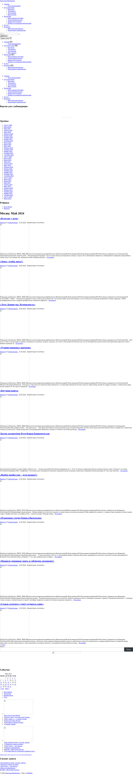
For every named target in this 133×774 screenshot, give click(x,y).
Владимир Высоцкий (26, 754)
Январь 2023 (8, 190)
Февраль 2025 (8, 148)
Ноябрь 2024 (8, 151)
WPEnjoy (30, 773)
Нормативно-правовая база (17, 69)
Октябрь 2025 (8, 141)
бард (15, 754)
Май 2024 (7, 162)
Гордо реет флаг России (12, 721)
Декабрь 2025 (8, 137)
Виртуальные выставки (15, 56)
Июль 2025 (7, 142)
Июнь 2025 (7, 144)
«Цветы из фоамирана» (12, 748)
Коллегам (7, 65)
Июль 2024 (7, 158)
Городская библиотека (7, 1)
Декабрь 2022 (8, 191)
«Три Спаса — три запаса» (13, 746)
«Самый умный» (10, 724)
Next (3, 645)
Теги (5, 697)
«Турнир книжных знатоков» (15, 347)
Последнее (7, 694)
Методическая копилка (15, 67)
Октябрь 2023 (8, 174)
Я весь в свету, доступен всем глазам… (18, 717)
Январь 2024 (8, 169)
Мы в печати (12, 53)
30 (8, 686)
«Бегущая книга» (9, 390)
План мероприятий (14, 44)
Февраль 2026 (8, 134)
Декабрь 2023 (8, 170)
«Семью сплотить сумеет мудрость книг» (22, 604)
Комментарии (8, 695)
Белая (5, 754)
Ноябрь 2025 (8, 139)
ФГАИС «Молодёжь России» (14, 749)
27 (1, 686)
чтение (8, 754)
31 (10, 686)
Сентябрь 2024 (9, 155)
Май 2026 (7, 128)
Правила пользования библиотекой (19, 62)
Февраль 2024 (8, 167)
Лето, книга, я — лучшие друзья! (16, 719)
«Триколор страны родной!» (14, 744)
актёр (20, 754)
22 (6, 684)
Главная (6, 42)
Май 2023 (7, 183)
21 (3, 684)
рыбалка (2, 754)
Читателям (7, 54)
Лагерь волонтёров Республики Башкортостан (25, 433)
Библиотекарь (13, 222)
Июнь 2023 (7, 181)
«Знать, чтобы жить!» (11, 261)
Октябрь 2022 (8, 195)
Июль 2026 (7, 127)
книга (12, 754)
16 (8, 682)
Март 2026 (7, 132)
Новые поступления (14, 60)
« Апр (2, 688)
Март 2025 (7, 146)
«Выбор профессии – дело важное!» (18, 475)
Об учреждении (9, 45)
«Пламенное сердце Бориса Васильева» (21, 518)
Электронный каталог (15, 58)
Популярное (8, 692)
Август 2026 (8, 125)
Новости (7, 208)
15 (6, 682)
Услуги (6, 63)
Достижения (12, 51)
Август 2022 (8, 197)
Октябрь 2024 (8, 153)
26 (15, 684)
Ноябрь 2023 (8, 172)
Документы (11, 49)
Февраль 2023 (8, 188)
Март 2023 (7, 186)
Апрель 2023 (8, 184)
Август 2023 (8, 177)
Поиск (2, 646)
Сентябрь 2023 (9, 176)
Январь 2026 (8, 135)
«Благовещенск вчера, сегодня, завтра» (13, 763)
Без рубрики (8, 207)
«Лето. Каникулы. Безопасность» (17, 304)
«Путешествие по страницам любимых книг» (20, 751)
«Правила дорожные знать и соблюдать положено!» (27, 561)
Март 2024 (7, 165)
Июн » (7, 688)
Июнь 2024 (7, 160)
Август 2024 (8, 156)
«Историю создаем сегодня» (14, 722)
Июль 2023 (7, 179)
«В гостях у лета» (9, 218)
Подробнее (50, 257)
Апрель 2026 (8, 130)
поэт (17, 754)
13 (1, 682)
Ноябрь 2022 (8, 193)
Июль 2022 (7, 198)
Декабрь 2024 (8, 149)
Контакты (11, 47)
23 (8, 684)
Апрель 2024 (8, 163)
